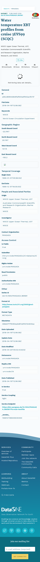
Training (4, 481)
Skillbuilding (6, 478)
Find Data (9, 495)
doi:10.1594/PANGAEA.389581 (12, 15)
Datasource (6, 355)
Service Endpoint (8, 404)
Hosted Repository (9, 460)
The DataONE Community (27, 463)
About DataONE (28, 478)
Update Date (7, 338)
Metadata (15, 9)
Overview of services (6, 452)
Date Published (8, 378)
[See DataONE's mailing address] (32, 530)
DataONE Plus (7, 457)
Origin (4, 195)
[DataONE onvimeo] (11, 530)
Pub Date (5, 102)
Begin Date (6, 175)
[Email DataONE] (18, 530)
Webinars (5, 485)
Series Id (5, 293)
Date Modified (7, 347)
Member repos (28, 455)
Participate (26, 451)
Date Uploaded (8, 329)
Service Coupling (8, 395)
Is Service (6, 387)
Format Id (6, 301)
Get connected (20, 556)
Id (2, 94)
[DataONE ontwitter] (4, 530)
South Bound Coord (9, 128)
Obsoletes (6, 321)
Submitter (6, 253)
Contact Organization (10, 232)
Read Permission (8, 272)
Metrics (25, 481)
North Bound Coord (9, 137)
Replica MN (6, 364)
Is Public (5, 244)
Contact (25, 485)
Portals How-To (8, 488)
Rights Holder (7, 263)
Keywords (6, 111)
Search (6, 9)
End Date (5, 183)
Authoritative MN (9, 281)
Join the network (29, 458)
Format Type (7, 312)
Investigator (7, 218)
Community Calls (29, 467)
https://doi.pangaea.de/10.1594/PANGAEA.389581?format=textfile (19, 408)
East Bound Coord (9, 154)
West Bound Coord (9, 146)
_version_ (5, 415)
